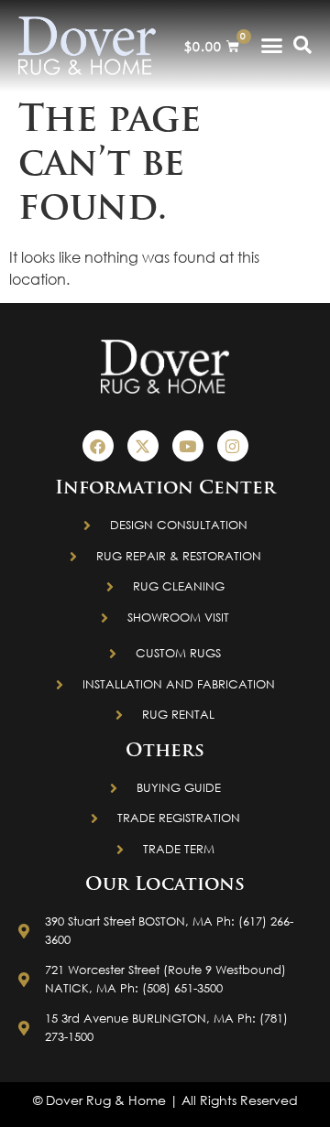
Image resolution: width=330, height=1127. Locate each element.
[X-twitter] (143, 445)
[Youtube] (188, 445)
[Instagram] (232, 445)
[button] (272, 45)
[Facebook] (98, 445)
